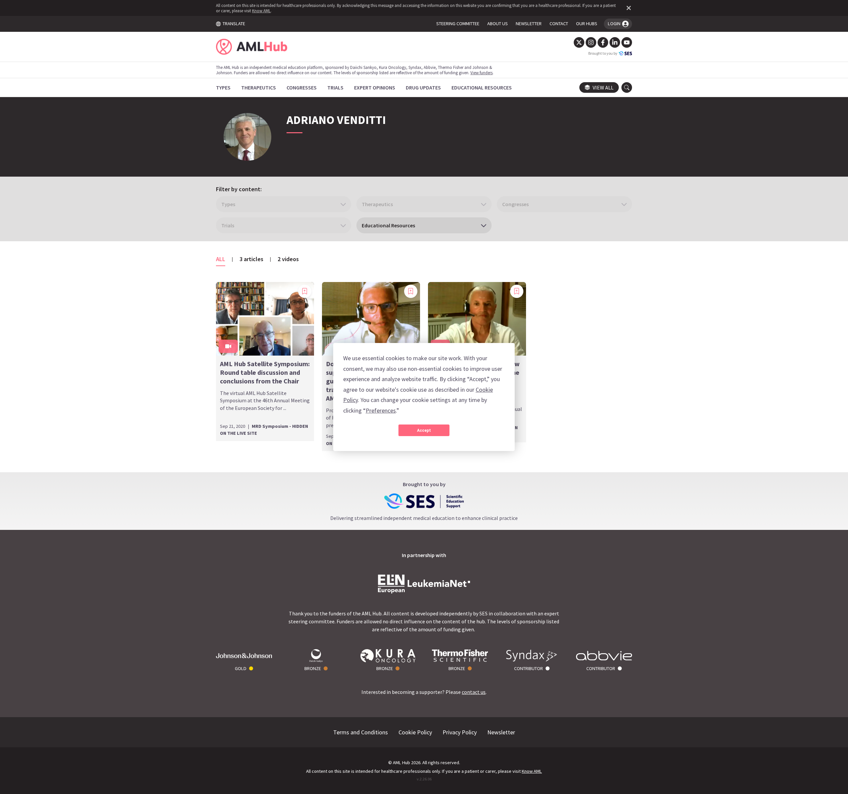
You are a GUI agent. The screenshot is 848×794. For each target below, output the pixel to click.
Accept (424, 430)
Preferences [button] (381, 410)
